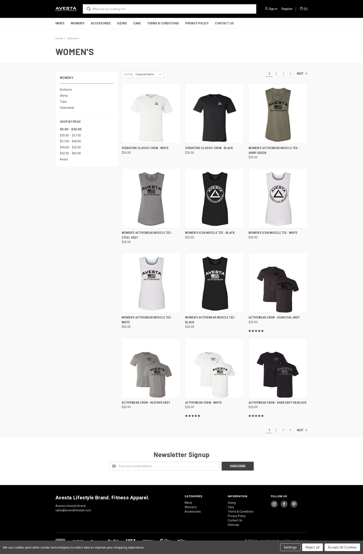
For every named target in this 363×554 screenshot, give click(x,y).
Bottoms (66, 89)
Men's (59, 23)
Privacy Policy (197, 23)
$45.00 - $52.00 (70, 147)
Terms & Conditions (163, 23)
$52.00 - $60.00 (70, 153)
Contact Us (224, 23)
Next (300, 73)
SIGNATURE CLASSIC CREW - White (145, 148)
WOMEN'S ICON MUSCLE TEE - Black (210, 233)
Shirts (64, 96)
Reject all (312, 547)
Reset (64, 159)
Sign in (273, 9)
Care (137, 23)
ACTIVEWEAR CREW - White (203, 403)
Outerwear (67, 108)
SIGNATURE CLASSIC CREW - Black (209, 148)
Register (287, 9)
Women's (77, 23)
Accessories (101, 23)
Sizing (122, 23)
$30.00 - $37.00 (70, 135)
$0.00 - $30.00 (71, 129)
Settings (290, 547)
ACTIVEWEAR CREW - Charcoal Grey (274, 317)
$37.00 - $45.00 (70, 141)
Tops (63, 101)
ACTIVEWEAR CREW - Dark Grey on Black (277, 403)
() (305, 9)
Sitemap (233, 524)
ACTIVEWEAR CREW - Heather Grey (146, 403)
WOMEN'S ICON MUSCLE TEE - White (273, 233)
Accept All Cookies (342, 547)
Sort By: (128, 74)
